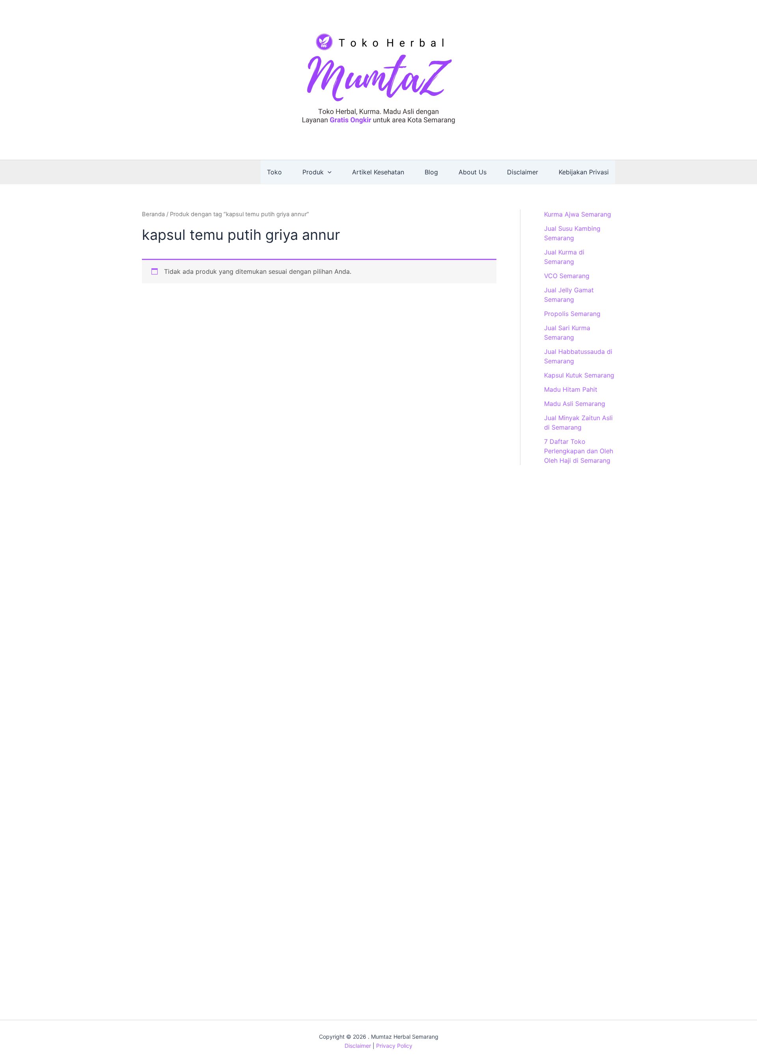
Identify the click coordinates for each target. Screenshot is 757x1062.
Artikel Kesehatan (378, 172)
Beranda (153, 214)
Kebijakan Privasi (584, 172)
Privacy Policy (394, 1045)
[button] (328, 172)
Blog (431, 172)
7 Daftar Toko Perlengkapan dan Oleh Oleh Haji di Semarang (578, 451)
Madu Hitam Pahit (570, 389)
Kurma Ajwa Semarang (577, 214)
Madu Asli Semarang (574, 404)
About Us (473, 172)
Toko (274, 172)
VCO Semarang (566, 276)
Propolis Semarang (572, 314)
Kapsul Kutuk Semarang (579, 375)
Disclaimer (522, 172)
